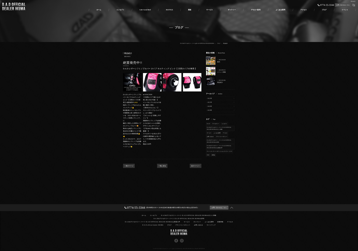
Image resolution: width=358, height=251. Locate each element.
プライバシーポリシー (221, 136)
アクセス (225, 133)
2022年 (209, 98)
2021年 (209, 102)
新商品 (213, 155)
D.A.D (208, 123)
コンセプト (224, 123)
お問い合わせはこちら (343, 5)
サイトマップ (211, 225)
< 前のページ (128, 166)
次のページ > (195, 166)
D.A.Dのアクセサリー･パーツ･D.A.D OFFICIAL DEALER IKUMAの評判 (219, 141)
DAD (208, 155)
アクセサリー (215, 123)
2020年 (209, 106)
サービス (209, 133)
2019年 (209, 110)
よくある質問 (217, 133)
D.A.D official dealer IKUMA (152, 225)
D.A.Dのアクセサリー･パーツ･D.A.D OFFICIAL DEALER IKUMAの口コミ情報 (219, 128)
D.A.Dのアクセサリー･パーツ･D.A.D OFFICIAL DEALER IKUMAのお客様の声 (219, 146)
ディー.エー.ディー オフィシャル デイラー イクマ (219, 151)
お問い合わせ (210, 136)
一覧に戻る (162, 166)
